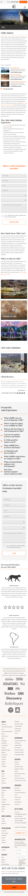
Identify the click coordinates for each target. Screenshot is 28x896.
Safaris (16, 771)
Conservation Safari (19, 752)
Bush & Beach (18, 747)
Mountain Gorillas (19, 724)
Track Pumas (6, 125)
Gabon (3, 733)
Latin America (6, 788)
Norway (3, 840)
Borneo (3, 773)
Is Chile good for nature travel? (11, 441)
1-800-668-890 (23, 823)
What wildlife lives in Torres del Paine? (12, 446)
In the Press (17, 799)
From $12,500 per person (16, 79)
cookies (6, 871)
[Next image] (25, 363)
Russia (3, 780)
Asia (3, 771)
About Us (17, 762)
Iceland (3, 837)
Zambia (3, 764)
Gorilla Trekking (5, 864)
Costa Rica (4, 799)
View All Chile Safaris (8, 89)
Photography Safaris (19, 754)
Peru (3, 811)
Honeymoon (18, 743)
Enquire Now (14, 222)
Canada (3, 821)
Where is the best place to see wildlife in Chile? (13, 424)
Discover (17, 759)
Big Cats (3, 859)
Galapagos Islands (6, 804)
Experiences (18, 738)
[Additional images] (11, 363)
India (3, 776)
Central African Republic (7, 727)
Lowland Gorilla (18, 726)
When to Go (17, 776)
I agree (14, 887)
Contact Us (23, 2)
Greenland (4, 835)
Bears (3, 857)
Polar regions (6, 828)
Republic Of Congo (6, 750)
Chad (3, 729)
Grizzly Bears (17, 731)
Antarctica (4, 831)
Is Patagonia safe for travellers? (11, 452)
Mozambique (5, 745)
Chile (3, 797)
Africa (4, 722)
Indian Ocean (5, 736)
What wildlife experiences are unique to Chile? (14, 457)
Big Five (3, 862)
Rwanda (3, 752)
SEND (14, 553)
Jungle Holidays (18, 745)
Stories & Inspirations (19, 778)
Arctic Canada (5, 833)
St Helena (4, 757)
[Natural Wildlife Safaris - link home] (14, 6)
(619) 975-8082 (19, 820)
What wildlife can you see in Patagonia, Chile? (14, 419)
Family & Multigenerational (21, 740)
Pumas (16, 733)
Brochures (17, 788)
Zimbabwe (4, 766)
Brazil (3, 795)
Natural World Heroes (20, 773)
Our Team (17, 764)
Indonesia (4, 778)
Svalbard (4, 842)
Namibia (3, 747)
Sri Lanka (4, 783)
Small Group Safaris (19, 750)
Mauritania (4, 743)
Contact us (20, 833)
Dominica (4, 823)
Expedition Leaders (19, 769)
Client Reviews (18, 802)
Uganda (3, 761)
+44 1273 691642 (22, 818)
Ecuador (3, 802)
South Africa (4, 754)
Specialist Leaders (19, 766)
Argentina (4, 790)
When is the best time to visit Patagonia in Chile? (14, 430)
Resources (18, 785)
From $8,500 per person (15, 86)
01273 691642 (19, 816)
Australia (4, 850)
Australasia (5, 847)
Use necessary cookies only (14, 880)
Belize (3, 792)
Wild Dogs (17, 721)
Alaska (3, 818)
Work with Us (18, 790)
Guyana (3, 806)
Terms (16, 795)
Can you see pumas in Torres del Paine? (12, 435)
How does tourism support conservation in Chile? (13, 471)
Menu (3, 27)
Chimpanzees (18, 728)
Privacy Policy (18, 797)
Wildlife (4, 855)
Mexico (3, 809)
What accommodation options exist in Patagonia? (13, 464)
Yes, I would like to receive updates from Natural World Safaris (15, 216)
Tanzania (4, 759)
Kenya (3, 738)
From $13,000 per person (16, 72)
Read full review (21, 390)
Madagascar (4, 740)
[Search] (1, 2)
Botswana (4, 724)
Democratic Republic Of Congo (9, 731)
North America (6, 816)
